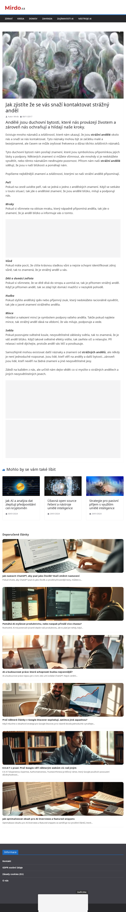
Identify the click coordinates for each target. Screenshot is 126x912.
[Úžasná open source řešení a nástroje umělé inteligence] (63, 478)
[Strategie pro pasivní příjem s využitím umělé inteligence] (105, 478)
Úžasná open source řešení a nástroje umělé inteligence (61, 504)
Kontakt (6, 861)
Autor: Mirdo (13, 116)
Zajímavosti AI (65, 18)
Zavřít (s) (81, 892)
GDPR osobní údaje (12, 867)
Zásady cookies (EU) (13, 874)
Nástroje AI (84, 18)
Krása (20, 18)
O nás (5, 880)
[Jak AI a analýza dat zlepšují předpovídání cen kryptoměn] (21, 478)
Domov (33, 18)
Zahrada (47, 18)
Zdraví (8, 18)
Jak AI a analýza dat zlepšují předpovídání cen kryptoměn (21, 504)
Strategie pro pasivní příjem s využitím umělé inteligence (103, 504)
